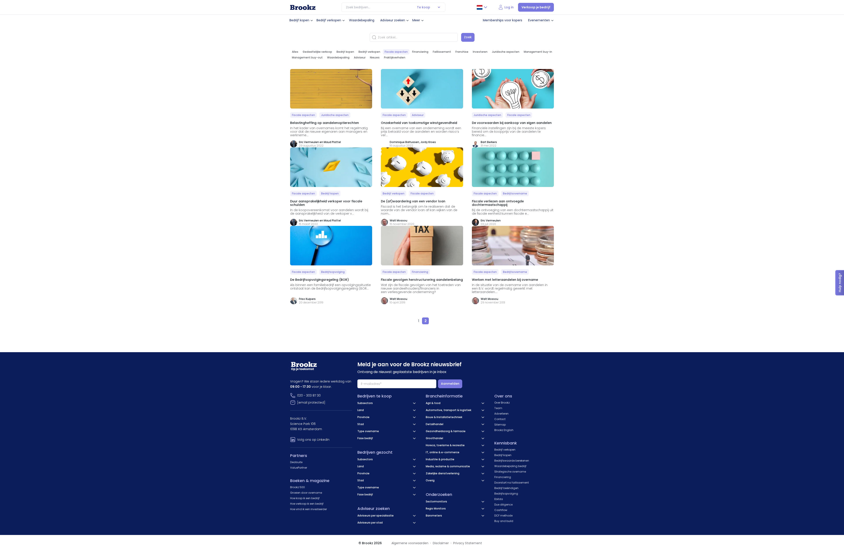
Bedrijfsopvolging (333, 272)
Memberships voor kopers (502, 20)
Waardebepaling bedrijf (510, 466)
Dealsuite (296, 462)
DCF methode (503, 515)
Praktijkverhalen (394, 57)
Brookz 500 (297, 487)
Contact (500, 419)
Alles (295, 52)
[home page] (302, 7)
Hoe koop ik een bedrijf (305, 498)
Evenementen (539, 20)
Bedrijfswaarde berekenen (511, 460)
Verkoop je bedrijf (536, 7)
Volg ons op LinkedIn (313, 439)
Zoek (468, 37)
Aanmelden (450, 383)
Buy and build (503, 521)
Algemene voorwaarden (409, 543)
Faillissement (442, 52)
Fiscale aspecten (396, 52)
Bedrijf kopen (299, 20)
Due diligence (503, 504)
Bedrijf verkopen (328, 20)
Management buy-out (307, 57)
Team (498, 408)
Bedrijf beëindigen (506, 488)
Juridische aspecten (505, 52)
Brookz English (503, 430)
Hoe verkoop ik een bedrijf (307, 504)
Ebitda (498, 499)
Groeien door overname (306, 493)
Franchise (461, 52)
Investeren (480, 52)
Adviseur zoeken (392, 20)
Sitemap (500, 424)
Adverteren (501, 413)
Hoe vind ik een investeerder (308, 509)
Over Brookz (502, 402)
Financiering (420, 52)
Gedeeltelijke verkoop (317, 52)
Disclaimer (441, 543)
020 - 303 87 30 (309, 395)
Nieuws (375, 57)
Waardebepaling (361, 20)
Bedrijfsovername (515, 193)
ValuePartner (298, 467)
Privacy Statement (467, 543)
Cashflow (500, 510)
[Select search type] (439, 7)
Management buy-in (538, 52)
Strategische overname (510, 471)
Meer (416, 20)
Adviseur (360, 57)
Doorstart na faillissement (511, 482)
